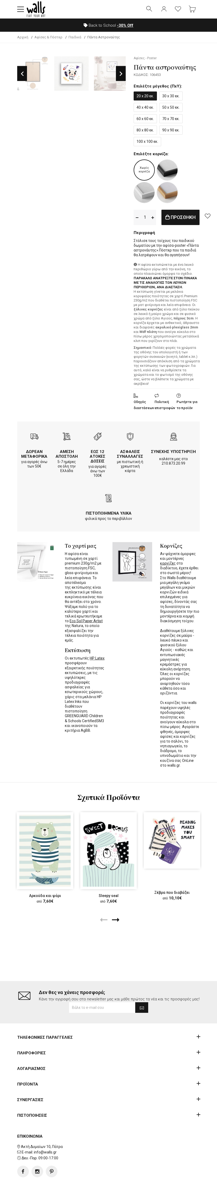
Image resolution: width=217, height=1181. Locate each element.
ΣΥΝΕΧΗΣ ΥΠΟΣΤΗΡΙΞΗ (173, 451)
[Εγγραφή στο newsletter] (141, 1007)
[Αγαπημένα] (178, 9)
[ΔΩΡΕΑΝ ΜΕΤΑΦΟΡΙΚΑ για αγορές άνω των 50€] (34, 437)
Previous (22, 73)
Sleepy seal (109, 896)
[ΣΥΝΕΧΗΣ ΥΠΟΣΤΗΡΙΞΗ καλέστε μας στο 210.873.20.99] (174, 437)
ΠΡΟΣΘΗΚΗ (183, 217)
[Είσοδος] (164, 9)
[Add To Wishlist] (207, 216)
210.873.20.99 (173, 463)
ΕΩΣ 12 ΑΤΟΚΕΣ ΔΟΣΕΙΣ (97, 456)
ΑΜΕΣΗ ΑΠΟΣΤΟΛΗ (67, 454)
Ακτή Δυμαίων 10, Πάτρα (42, 1147)
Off (125, 25)
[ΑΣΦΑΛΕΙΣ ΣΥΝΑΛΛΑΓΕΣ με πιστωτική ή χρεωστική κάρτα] (130, 437)
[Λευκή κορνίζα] (144, 192)
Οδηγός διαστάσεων (144, 405)
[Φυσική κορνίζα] (167, 192)
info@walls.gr (45, 1152)
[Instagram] (37, 1171)
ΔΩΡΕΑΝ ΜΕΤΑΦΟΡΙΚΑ (34, 454)
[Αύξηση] (152, 217)
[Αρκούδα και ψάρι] (45, 850)
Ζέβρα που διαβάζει (172, 892)
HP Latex (97, 658)
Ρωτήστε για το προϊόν (187, 405)
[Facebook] (23, 1171)
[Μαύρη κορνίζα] (167, 170)
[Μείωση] (137, 217)
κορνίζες (168, 563)
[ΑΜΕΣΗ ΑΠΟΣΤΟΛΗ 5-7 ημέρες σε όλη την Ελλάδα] (67, 437)
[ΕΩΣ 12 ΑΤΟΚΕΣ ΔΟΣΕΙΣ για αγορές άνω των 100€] (98, 437)
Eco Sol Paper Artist (86, 621)
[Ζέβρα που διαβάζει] (172, 840)
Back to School (110, 25)
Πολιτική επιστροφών (165, 405)
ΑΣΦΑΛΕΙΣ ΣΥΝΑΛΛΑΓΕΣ (130, 454)
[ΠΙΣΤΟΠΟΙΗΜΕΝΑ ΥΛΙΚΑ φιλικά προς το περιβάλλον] (108, 498)
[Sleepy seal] (108, 850)
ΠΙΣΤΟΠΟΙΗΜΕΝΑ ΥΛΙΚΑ (109, 513)
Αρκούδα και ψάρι (45, 896)
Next (121, 73)
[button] (20, 9)
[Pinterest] (51, 1171)
